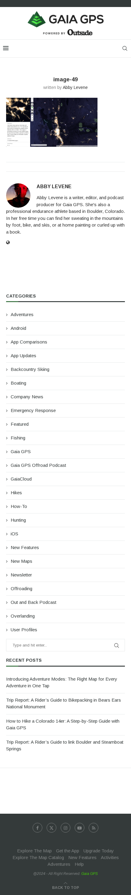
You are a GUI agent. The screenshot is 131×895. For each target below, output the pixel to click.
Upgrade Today (98, 850)
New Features (25, 547)
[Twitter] (51, 828)
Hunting (18, 520)
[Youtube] (79, 828)
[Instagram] (65, 828)
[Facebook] (37, 828)
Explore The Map (34, 850)
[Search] (125, 48)
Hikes (16, 492)
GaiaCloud (21, 478)
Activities (110, 857)
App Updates (23, 355)
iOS (14, 533)
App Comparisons (29, 341)
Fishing (18, 437)
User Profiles (24, 629)
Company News (27, 396)
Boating (18, 383)
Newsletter (21, 574)
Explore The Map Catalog (38, 857)
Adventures (22, 314)
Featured (20, 424)
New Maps (21, 561)
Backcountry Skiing (30, 369)
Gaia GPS (21, 451)
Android (18, 328)
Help (79, 864)
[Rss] (93, 828)
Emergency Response (33, 410)
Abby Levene (75, 87)
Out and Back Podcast (33, 602)
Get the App (67, 850)
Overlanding (23, 615)
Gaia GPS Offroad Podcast (38, 465)
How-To (19, 506)
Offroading (21, 588)
